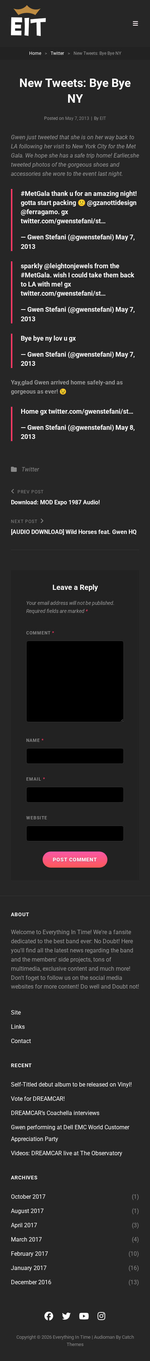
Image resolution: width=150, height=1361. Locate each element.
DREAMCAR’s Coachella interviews (55, 1113)
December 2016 (31, 1282)
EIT (103, 118)
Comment (40, 633)
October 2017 (28, 1196)
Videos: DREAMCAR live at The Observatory (66, 1153)
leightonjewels (71, 266)
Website (36, 817)
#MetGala (35, 193)
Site (16, 1012)
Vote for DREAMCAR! (38, 1098)
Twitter (57, 53)
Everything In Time (72, 1337)
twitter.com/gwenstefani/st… (63, 221)
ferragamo (42, 212)
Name (35, 740)
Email (35, 779)
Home (35, 53)
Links (18, 1026)
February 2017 (29, 1253)
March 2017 (26, 1239)
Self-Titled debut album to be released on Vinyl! (71, 1084)
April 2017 (24, 1225)
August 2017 (27, 1211)
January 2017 (29, 1268)
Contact (21, 1041)
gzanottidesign (115, 202)
